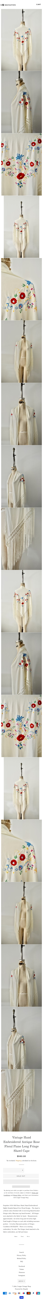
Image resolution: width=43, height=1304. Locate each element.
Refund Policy (21, 1258)
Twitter (22, 1269)
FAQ (21, 1261)
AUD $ (21, 1281)
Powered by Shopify (21, 1289)
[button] (21, 1181)
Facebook (22, 1266)
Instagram (21, 1275)
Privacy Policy (21, 1255)
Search (21, 1252)
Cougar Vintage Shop (24, 1286)
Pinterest (22, 1272)
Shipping (18, 1161)
